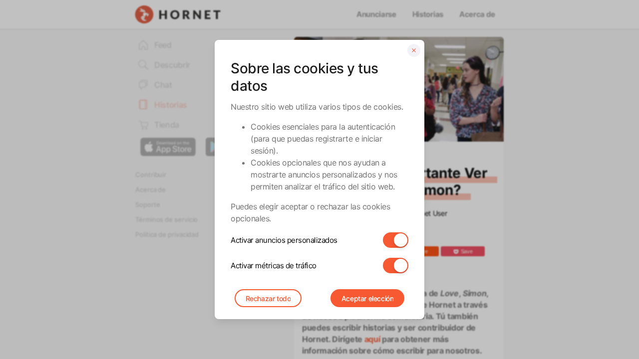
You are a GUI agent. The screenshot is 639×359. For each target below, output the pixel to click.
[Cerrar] (413, 50)
